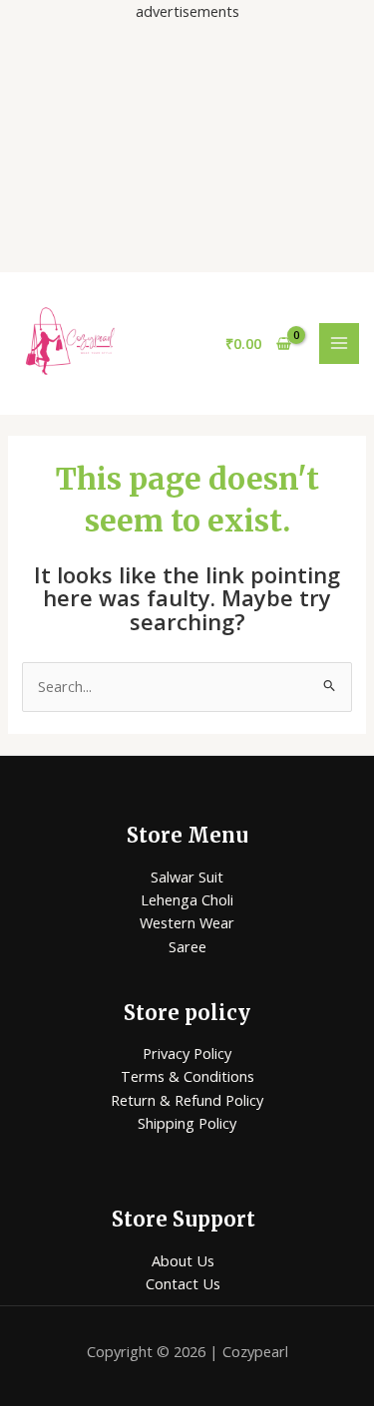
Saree (187, 946)
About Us (183, 1260)
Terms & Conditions (187, 1076)
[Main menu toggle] (339, 343)
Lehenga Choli (187, 899)
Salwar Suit (187, 876)
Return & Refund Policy (187, 1100)
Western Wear (187, 922)
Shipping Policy (187, 1123)
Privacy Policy (187, 1053)
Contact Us (183, 1283)
